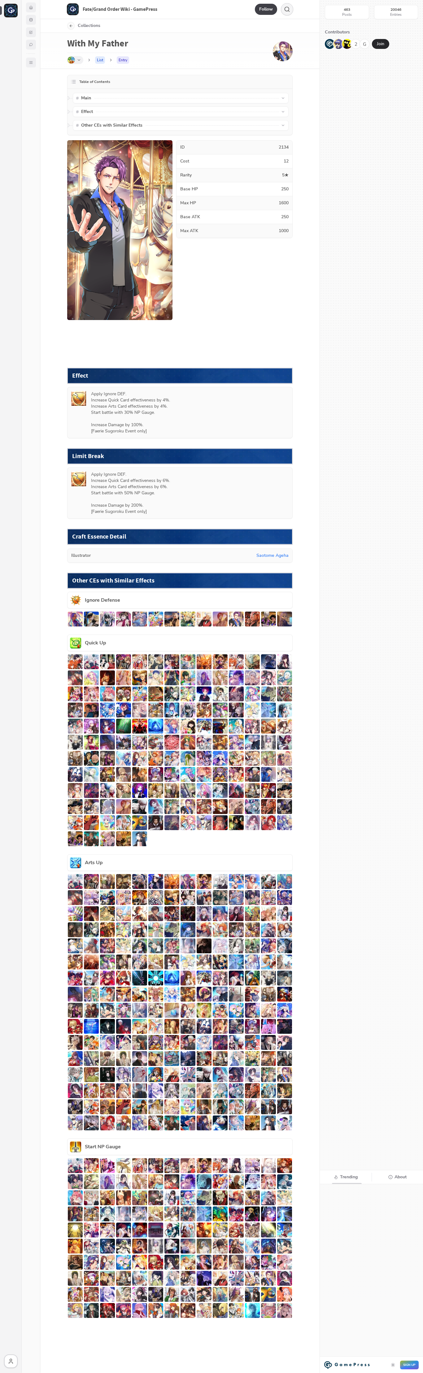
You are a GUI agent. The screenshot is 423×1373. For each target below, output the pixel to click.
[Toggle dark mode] (393, 1365)
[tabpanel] (371, 1278)
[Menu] (31, 62)
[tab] (346, 1177)
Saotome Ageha (272, 555)
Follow (266, 9)
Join (380, 44)
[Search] (287, 9)
